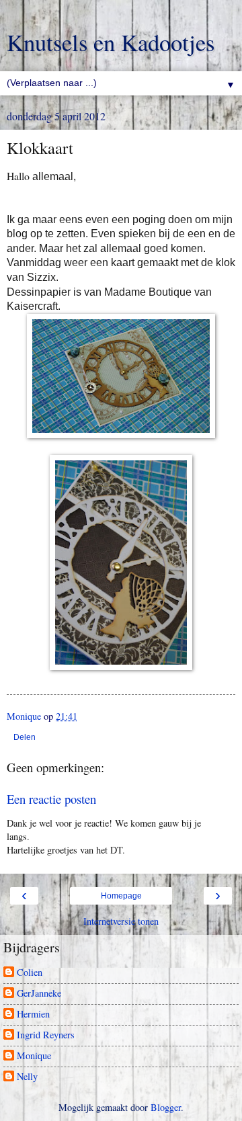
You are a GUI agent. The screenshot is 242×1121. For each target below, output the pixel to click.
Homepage (121, 896)
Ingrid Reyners (46, 1035)
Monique (34, 1056)
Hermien (33, 1014)
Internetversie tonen (121, 921)
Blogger (166, 1107)
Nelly (27, 1077)
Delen (24, 737)
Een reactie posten (51, 798)
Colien (29, 972)
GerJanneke (39, 993)
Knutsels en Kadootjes (110, 42)
